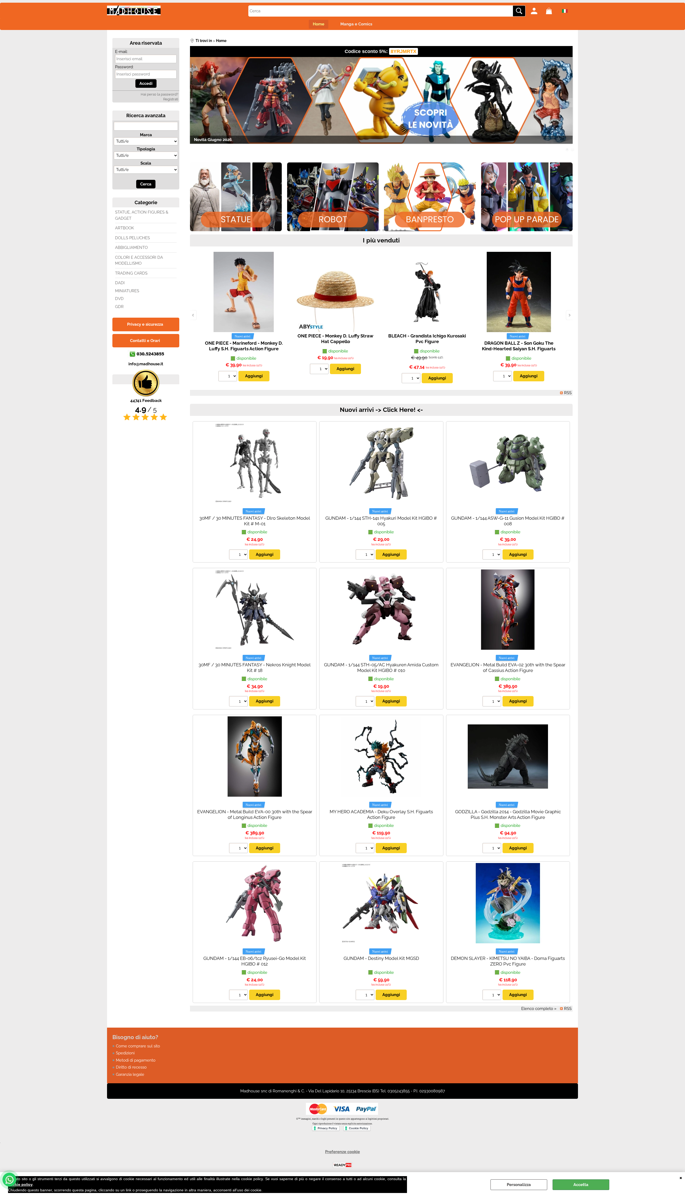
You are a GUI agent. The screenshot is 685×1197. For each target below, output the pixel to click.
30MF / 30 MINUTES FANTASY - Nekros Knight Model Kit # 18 (255, 667)
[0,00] (552, 11)
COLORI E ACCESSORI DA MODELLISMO (139, 260)
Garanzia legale (130, 1074)
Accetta (580, 1184)
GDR (119, 306)
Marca (146, 134)
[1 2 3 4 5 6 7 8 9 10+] (228, 377)
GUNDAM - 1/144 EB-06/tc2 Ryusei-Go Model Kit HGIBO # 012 (254, 961)
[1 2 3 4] (492, 555)
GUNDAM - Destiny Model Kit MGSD (381, 958)
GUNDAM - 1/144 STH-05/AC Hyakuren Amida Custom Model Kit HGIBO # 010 (381, 667)
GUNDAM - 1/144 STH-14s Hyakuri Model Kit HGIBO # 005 (381, 520)
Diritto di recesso (131, 1067)
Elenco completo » (539, 1008)
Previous (193, 103)
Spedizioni (125, 1053)
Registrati (170, 99)
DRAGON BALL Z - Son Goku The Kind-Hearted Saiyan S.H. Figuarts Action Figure (518, 348)
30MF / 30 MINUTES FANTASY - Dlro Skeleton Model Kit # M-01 (254, 520)
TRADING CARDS (131, 273)
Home (318, 24)
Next (569, 103)
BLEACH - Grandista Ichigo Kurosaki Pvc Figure (427, 338)
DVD (119, 298)
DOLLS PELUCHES (132, 237)
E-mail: (121, 51)
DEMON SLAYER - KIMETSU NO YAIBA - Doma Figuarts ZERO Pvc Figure (508, 961)
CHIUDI (680, 1177)
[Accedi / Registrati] (537, 11)
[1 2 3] (366, 995)
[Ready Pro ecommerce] (342, 1165)
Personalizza (519, 1184)
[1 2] (412, 379)
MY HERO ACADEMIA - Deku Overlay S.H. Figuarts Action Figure (381, 814)
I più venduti (381, 240)
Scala (145, 163)
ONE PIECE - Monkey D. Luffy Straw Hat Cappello (335, 338)
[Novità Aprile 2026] (381, 100)
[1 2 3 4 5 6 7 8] (239, 995)
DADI (120, 282)
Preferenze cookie (342, 1151)
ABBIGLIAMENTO (131, 247)
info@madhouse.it (145, 364)
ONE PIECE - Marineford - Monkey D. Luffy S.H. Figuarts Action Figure (244, 345)
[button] (358, 230)
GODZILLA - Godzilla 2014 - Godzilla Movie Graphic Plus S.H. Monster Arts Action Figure (508, 814)
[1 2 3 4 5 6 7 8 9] (320, 369)
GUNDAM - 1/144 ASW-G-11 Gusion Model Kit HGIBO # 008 (508, 520)
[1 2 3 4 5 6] (239, 555)
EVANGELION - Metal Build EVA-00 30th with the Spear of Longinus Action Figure (254, 814)
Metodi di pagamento (135, 1060)
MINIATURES (127, 290)
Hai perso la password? (159, 94)
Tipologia (146, 149)
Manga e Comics (356, 24)
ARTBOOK (124, 228)
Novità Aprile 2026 (212, 139)
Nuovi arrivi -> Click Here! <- (381, 409)
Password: (124, 66)
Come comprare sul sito (138, 1046)
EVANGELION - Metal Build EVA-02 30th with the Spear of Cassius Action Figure (508, 667)
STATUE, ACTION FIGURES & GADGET (141, 215)
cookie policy (20, 1184)
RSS (568, 392)
